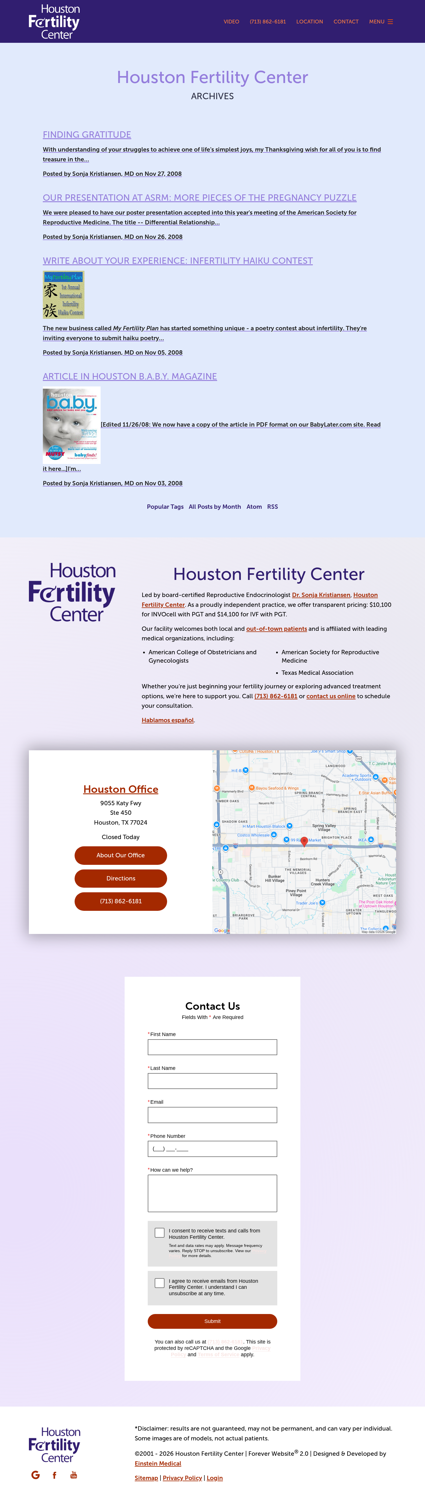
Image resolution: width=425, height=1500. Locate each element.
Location (309, 22)
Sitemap (146, 1478)
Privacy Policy (182, 1478)
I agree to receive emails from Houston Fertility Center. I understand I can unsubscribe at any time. (213, 1287)
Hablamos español (168, 720)
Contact (346, 22)
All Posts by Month (215, 506)
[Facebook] (55, 1475)
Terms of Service (218, 1354)
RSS (272, 506)
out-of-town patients (276, 628)
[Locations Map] (304, 842)
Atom (254, 506)
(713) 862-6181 (276, 696)
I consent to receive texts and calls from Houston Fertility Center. (218, 1243)
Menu (377, 22)
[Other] (36, 1475)
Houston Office (120, 789)
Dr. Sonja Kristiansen (321, 594)
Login (215, 1478)
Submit (212, 1321)
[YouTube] (74, 1475)
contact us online (331, 696)
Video (231, 22)
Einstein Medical (158, 1463)
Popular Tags (165, 506)
